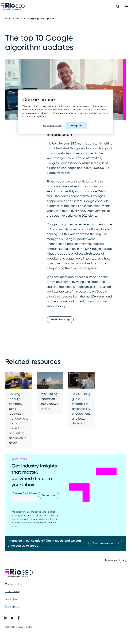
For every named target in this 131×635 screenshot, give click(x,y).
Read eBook (58, 319)
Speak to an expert (103, 543)
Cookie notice (12, 591)
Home (8, 18)
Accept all (76, 125)
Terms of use (11, 599)
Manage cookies (13, 584)
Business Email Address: (25, 493)
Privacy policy (12, 606)
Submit (46, 495)
